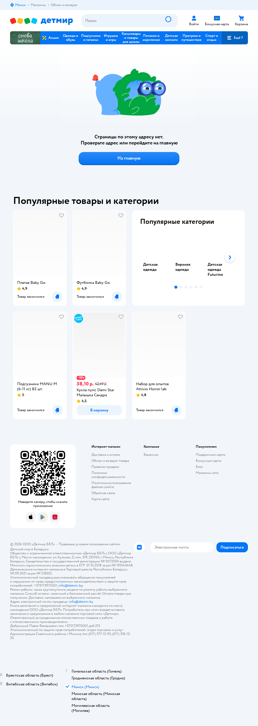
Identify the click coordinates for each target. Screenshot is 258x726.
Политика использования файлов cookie (111, 485)
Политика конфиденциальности (108, 475)
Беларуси (41, 549)
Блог (199, 467)
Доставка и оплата (105, 454)
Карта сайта (100, 499)
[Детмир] (41, 21)
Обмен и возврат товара (110, 461)
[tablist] (188, 257)
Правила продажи (105, 467)
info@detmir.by (70, 585)
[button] (235, 37)
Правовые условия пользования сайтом (89, 544)
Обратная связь (103, 493)
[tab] (156, 257)
